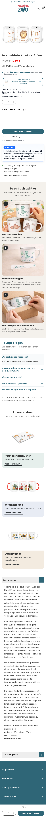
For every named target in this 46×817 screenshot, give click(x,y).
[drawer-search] (38, 8)
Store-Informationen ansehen (15, 175)
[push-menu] (3, 8)
